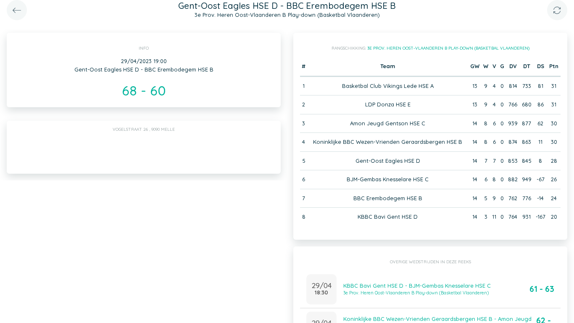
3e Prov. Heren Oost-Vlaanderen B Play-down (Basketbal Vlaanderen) (448, 48)
